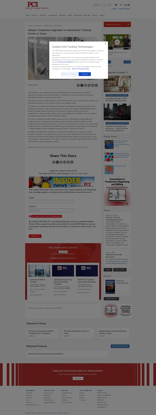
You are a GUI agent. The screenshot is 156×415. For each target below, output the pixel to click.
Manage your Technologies (69, 74)
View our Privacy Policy (80, 69)
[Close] (105, 44)
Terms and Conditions (66, 62)
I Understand (84, 74)
